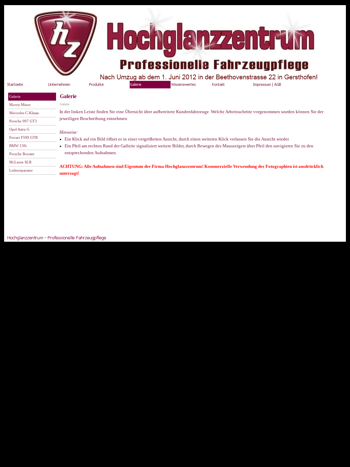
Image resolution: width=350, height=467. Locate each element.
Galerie (64, 104)
